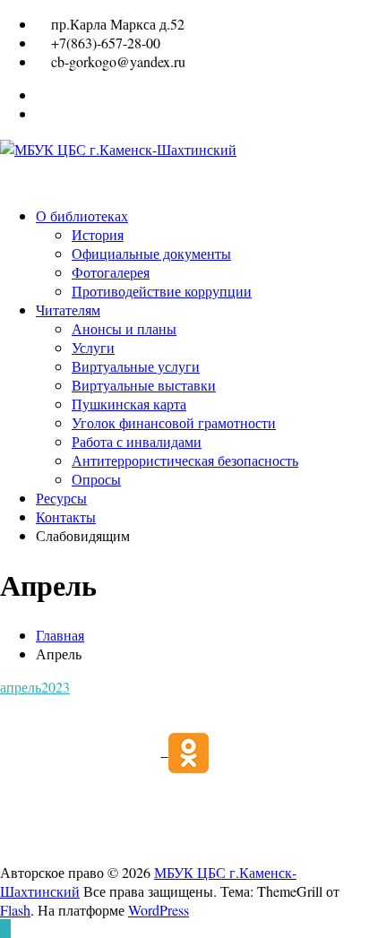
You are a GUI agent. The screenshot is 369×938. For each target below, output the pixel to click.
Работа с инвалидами (137, 441)
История (98, 234)
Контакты (66, 516)
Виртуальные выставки (144, 384)
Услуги (93, 347)
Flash (15, 909)
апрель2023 (35, 686)
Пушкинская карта (129, 403)
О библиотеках (82, 215)
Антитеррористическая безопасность (185, 460)
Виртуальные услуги (136, 366)
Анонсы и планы (124, 328)
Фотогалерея (111, 271)
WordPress (158, 909)
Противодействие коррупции (162, 290)
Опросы (96, 478)
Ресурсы (61, 497)
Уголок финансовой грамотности (174, 422)
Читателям (68, 309)
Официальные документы (151, 253)
